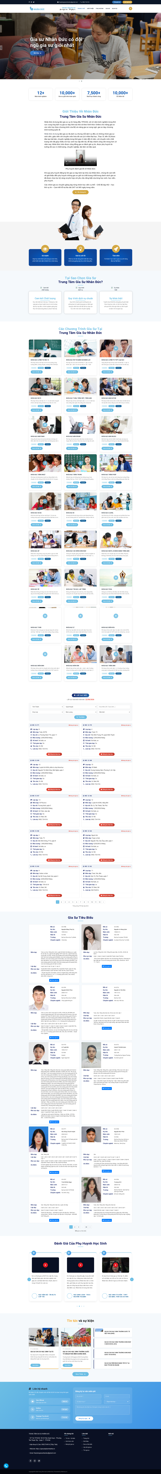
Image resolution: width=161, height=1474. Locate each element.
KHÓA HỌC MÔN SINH (37, 665)
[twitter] (33, 2)
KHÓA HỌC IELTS (36, 398)
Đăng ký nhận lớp (55, 754)
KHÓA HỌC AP (35, 551)
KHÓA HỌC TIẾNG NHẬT (38, 474)
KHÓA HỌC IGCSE (36, 513)
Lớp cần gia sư (87, 1447)
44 (86, 1227)
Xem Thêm (80, 1374)
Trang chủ (81, 8)
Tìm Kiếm (81, 717)
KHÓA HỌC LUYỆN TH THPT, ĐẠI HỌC (113, 360)
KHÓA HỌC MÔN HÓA (108, 627)
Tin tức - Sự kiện (70, 1438)
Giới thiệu (86, 1441)
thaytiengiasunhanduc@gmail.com (45, 1453)
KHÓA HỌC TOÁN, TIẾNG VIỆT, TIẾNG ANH (79, 398)
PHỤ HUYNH (99, 8)
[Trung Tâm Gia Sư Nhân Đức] (52, 8)
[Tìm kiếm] (130, 8)
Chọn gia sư (54, 980)
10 (92, 902)
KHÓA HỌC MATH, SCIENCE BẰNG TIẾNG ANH (115, 551)
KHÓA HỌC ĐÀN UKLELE (109, 436)
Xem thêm (35, 1365)
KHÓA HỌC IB (70, 513)
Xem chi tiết (36, 372)
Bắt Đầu (36, 53)
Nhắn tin (65, 1401)
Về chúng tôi (81, 192)
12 (99, 902)
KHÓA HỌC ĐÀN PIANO (38, 436)
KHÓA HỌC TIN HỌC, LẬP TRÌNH (76, 589)
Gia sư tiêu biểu (87, 1444)
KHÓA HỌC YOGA (107, 589)
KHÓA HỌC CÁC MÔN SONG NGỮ (76, 551)
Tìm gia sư (117, 2)
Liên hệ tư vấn (69, 1441)
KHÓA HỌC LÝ (70, 627)
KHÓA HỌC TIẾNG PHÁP (109, 474)
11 (96, 902)
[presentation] (1, 47)
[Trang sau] (103, 902)
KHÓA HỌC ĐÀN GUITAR (109, 398)
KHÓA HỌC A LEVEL (107, 513)
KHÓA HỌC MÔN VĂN (72, 665)
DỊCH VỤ (114, 8)
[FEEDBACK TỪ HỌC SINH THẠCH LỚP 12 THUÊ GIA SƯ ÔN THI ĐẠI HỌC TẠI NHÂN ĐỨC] (115, 1265)
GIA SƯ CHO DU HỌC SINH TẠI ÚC (42, 1352)
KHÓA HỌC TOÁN (36, 627)
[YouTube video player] (45, 1265)
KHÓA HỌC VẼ (35, 589)
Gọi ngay (64, 1409)
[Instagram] (31, 2)
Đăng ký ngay (83, 1418)
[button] (79, 81)
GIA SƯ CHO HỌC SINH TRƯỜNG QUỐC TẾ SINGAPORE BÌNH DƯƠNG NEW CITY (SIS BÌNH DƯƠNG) (76, 1354)
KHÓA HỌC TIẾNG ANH (108, 665)
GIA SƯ (108, 8)
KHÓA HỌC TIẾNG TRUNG (74, 474)
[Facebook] (29, 2)
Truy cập (64, 1417)
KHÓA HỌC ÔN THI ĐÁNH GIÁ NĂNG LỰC (78, 360)
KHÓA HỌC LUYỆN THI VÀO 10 (40, 360)
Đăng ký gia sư (69, 1444)
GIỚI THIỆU (90, 8)
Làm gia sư (127, 2)
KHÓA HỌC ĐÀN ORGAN (73, 436)
